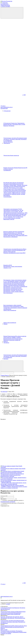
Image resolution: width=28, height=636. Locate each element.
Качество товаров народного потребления (13, 231)
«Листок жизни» (7, 192)
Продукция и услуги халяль (16, 187)
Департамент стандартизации (10, 209)
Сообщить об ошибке (6, 633)
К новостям (4, 391)
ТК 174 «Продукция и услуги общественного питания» (13, 217)
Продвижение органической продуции (13, 289)
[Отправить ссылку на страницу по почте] (11, 464)
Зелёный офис (12, 185)
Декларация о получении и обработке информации (11, 631)
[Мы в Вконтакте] (11, 28)
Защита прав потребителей (13, 614)
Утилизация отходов (8, 186)
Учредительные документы (10, 138)
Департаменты (20, 123)
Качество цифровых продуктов (12, 233)
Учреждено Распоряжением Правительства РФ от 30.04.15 (5, 4)
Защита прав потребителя (9, 322)
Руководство (14, 123)
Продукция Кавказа (19, 189)
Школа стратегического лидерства (14, 249)
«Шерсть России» (16, 192)
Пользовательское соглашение (8, 630)
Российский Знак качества (9, 182)
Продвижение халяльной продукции (12, 287)
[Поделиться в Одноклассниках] (11, 442)
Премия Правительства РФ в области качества (14, 336)
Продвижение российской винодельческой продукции (14, 283)
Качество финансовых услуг (10, 232)
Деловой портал (7, 249)
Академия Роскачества (17, 249)
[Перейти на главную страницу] (6, 1)
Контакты (10, 141)
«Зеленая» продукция (22, 185)
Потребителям (4, 108)
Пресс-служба (21, 124)
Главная (2, 375)
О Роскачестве (7, 123)
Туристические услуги (9, 189)
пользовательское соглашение (8, 501)
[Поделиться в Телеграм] (11, 453)
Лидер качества (7, 337)
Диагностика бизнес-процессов (8, 611)
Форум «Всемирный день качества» (12, 617)
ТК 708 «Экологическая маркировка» (12, 215)
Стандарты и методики (15, 139)
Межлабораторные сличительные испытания (13, 612)
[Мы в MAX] (11, 61)
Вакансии (6, 125)
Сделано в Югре (7, 190)
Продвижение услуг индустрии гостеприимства (15, 286)
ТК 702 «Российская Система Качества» (12, 209)
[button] (12, 366)
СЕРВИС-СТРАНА (16, 337)
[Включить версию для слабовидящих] (12, 13)
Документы (22, 607)
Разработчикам (22, 632)
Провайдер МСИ (7, 265)
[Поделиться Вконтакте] (11, 431)
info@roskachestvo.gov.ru (6, 596)
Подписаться (4, 504)
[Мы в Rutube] (11, 83)
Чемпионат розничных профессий (11, 340)
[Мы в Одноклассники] (11, 39)
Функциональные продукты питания (16, 191)
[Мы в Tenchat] (11, 72)
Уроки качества (11, 251)
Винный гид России (19, 234)
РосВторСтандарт (15, 194)
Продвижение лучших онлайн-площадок (13, 291)
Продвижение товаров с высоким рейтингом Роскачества (14, 284)
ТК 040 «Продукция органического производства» (14, 212)
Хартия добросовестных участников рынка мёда (15, 235)
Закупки (5, 141)
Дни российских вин (20, 618)
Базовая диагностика (8, 167)
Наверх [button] (2, 634)
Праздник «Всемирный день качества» (10, 616)
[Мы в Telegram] (11, 50)
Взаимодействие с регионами (10, 124)
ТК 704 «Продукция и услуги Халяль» (13, 211)
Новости (5, 341)
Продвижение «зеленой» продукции (12, 290)
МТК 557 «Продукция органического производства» (15, 213)
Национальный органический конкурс (12, 338)
